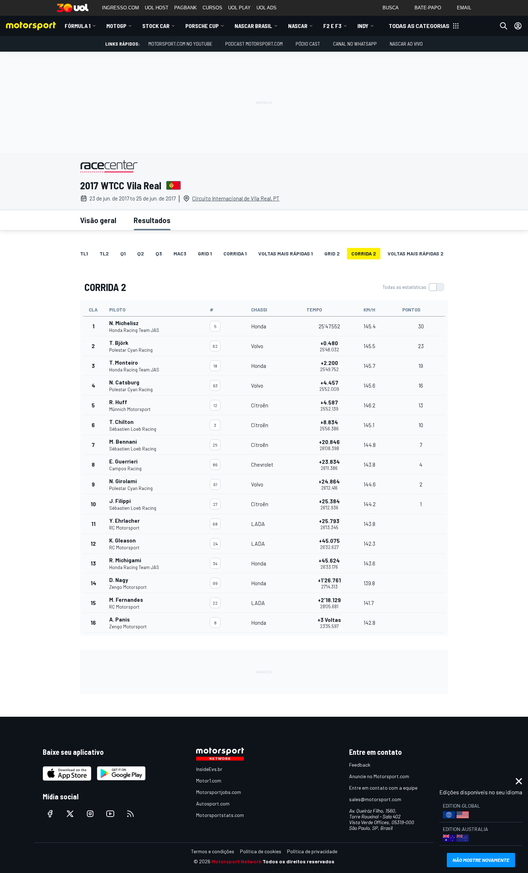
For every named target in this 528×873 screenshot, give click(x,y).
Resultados (152, 220)
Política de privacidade (312, 851)
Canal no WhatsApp (355, 44)
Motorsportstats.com (220, 815)
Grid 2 (332, 253)
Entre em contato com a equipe (383, 788)
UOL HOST (156, 7)
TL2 (104, 253)
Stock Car (156, 25)
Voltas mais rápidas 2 (416, 253)
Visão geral (98, 220)
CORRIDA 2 (363, 253)
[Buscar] (503, 26)
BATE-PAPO (427, 7)
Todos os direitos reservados (298, 861)
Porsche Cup (202, 25)
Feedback (359, 765)
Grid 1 (205, 253)
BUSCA (391, 7)
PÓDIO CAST (308, 44)
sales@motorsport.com (375, 799)
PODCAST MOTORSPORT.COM (254, 44)
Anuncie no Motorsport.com (379, 776)
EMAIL (464, 7)
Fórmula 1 (78, 25)
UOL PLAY (239, 7)
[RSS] (130, 814)
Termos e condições (212, 851)
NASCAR (297, 25)
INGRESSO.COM (120, 7)
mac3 (179, 253)
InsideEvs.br (209, 769)
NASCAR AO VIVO (406, 44)
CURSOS (212, 7)
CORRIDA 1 (235, 253)
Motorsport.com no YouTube (180, 44)
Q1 (123, 253)
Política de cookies (260, 851)
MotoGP (116, 25)
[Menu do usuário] (518, 26)
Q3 (159, 253)
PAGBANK (185, 7)
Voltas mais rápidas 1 (285, 253)
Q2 (140, 253)
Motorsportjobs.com (218, 792)
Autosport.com (213, 803)
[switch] (413, 287)
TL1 (84, 253)
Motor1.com (208, 780)
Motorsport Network (236, 861)
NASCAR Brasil (253, 25)
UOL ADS (266, 7)
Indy (363, 25)
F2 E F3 (332, 25)
